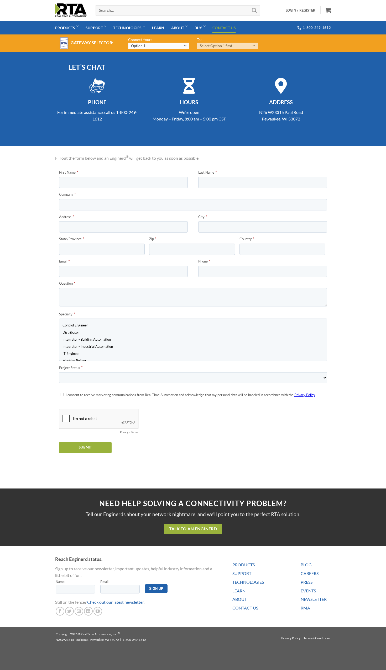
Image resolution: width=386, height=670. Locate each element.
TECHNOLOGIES (248, 582)
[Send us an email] (79, 611)
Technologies (127, 28)
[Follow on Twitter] (69, 611)
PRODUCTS (243, 564)
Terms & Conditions (317, 638)
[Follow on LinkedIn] (88, 611)
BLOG (306, 564)
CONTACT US (245, 607)
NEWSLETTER (314, 599)
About (177, 28)
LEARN (239, 590)
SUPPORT (241, 573)
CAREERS (310, 573)
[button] (328, 10)
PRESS (306, 582)
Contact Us (224, 28)
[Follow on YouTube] (97, 611)
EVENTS (308, 590)
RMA (305, 607)
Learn (158, 28)
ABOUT (239, 599)
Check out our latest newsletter (115, 602)
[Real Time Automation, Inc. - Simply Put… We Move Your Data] (71, 10)
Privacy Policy (290, 638)
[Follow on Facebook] (60, 611)
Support (94, 28)
